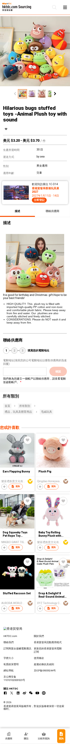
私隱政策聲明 (11, 664)
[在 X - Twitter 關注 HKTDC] (11, 693)
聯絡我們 (9, 642)
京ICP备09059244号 (45, 670)
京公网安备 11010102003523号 (14, 678)
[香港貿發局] (35, 630)
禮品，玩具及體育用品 (18, 411)
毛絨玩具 (46, 411)
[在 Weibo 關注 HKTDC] (24, 693)
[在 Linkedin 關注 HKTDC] (18, 693)
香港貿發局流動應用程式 (48, 642)
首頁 (7, 405)
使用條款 (39, 658)
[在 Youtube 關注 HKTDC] (37, 693)
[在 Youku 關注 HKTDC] (44, 693)
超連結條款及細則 (44, 664)
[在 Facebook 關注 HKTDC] (5, 693)
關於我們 (39, 636)
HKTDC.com (10, 636)
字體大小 (9, 658)
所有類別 (24, 405)
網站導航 (9, 670)
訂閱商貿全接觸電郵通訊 (17, 648)
